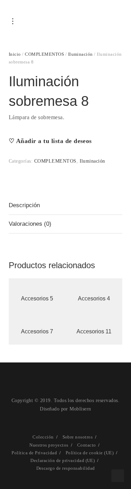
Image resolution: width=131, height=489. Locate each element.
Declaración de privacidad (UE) (62, 460)
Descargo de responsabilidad (65, 468)
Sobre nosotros (78, 437)
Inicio (15, 54)
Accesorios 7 (37, 331)
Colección (42, 437)
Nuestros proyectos (48, 445)
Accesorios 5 (37, 298)
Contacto (86, 445)
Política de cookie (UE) (90, 452)
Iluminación (80, 54)
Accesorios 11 (94, 331)
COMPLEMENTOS (44, 54)
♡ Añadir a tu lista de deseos (50, 140)
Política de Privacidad (34, 452)
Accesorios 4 (94, 298)
